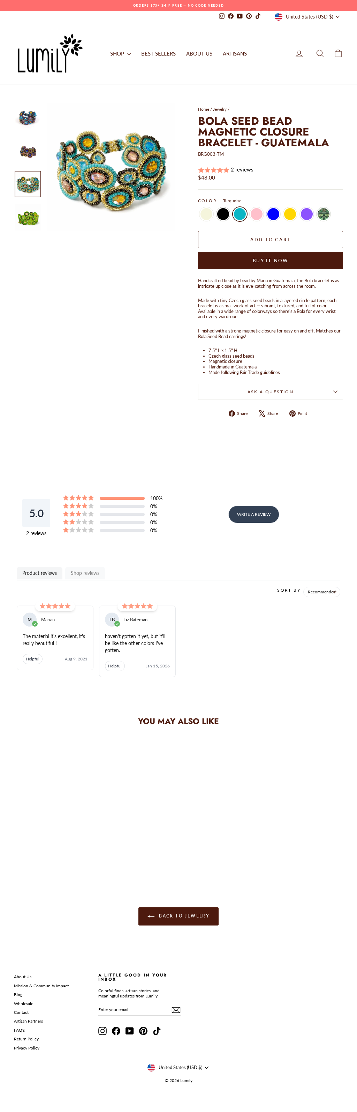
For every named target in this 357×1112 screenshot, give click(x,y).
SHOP (118, 53)
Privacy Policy (26, 1048)
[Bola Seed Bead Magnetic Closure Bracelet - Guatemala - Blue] (57, 848)
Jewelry (220, 109)
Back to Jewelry (183, 916)
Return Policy (26, 1038)
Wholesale (23, 1003)
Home (203, 109)
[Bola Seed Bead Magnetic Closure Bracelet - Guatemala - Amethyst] (76, 848)
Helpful (32, 658)
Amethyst (307, 214)
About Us (22, 976)
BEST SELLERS (158, 53)
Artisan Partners (28, 1021)
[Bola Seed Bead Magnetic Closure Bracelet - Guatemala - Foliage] (85, 848)
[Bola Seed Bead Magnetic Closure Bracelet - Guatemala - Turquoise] (38, 848)
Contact (21, 1012)
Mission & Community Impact (41, 985)
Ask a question (271, 391)
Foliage (324, 214)
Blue (273, 214)
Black (223, 214)
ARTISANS (235, 53)
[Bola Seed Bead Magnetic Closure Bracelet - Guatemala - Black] (28, 848)
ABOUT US (199, 53)
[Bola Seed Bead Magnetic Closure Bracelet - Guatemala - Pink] (47, 848)
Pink (257, 214)
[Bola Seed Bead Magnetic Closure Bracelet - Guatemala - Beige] (19, 848)
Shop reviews (85, 573)
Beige (206, 214)
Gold (290, 214)
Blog (18, 994)
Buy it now (271, 260)
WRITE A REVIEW (254, 514)
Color (219, 200)
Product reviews (39, 573)
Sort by (289, 590)
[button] (270, 170)
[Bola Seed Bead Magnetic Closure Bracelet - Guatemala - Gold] (66, 848)
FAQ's (19, 1030)
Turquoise (240, 214)
